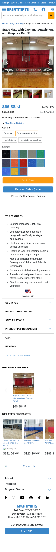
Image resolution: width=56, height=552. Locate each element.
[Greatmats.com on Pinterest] (31, 498)
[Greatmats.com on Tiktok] (39, 498)
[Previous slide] (7, 62)
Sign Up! (27, 530)
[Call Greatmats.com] (35, 9)
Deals (43, 3)
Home (5, 23)
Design (5, 3)
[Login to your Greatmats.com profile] (43, 9)
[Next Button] (50, 390)
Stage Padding (17, 23)
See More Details (14, 123)
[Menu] (4, 9)
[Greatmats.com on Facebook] (6, 498)
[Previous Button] (6, 390)
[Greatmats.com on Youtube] (22, 498)
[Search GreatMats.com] (51, 15)
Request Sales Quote (28, 189)
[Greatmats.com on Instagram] (13, 498)
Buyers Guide (17, 3)
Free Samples (32, 3)
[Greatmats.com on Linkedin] (47, 498)
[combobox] (28, 15)
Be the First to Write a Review (18, 355)
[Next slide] (49, 62)
